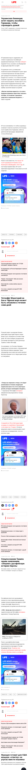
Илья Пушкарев (6, 711)
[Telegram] (9, 243)
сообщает (23, 62)
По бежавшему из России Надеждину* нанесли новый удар (14, 269)
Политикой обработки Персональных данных (10, 6)
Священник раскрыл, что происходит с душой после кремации (13, 550)
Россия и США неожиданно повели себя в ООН (13, 536)
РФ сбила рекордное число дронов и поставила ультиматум (14, 274)
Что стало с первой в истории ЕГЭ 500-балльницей (11, 289)
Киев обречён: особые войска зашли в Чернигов (11, 284)
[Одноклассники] (16, 243)
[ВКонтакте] (12, 243)
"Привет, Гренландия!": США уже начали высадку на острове (12, 279)
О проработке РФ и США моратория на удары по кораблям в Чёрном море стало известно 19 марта (12, 425)
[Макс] (6, 243)
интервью (19, 391)
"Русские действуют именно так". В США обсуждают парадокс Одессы (12, 264)
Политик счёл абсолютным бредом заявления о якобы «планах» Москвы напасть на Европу (13, 671)
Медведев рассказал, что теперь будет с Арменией (12, 531)
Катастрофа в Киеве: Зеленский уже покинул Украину (13, 540)
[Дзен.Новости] (2, 243)
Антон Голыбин (6, 208)
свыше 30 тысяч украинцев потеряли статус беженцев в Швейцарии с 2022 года (12, 162)
